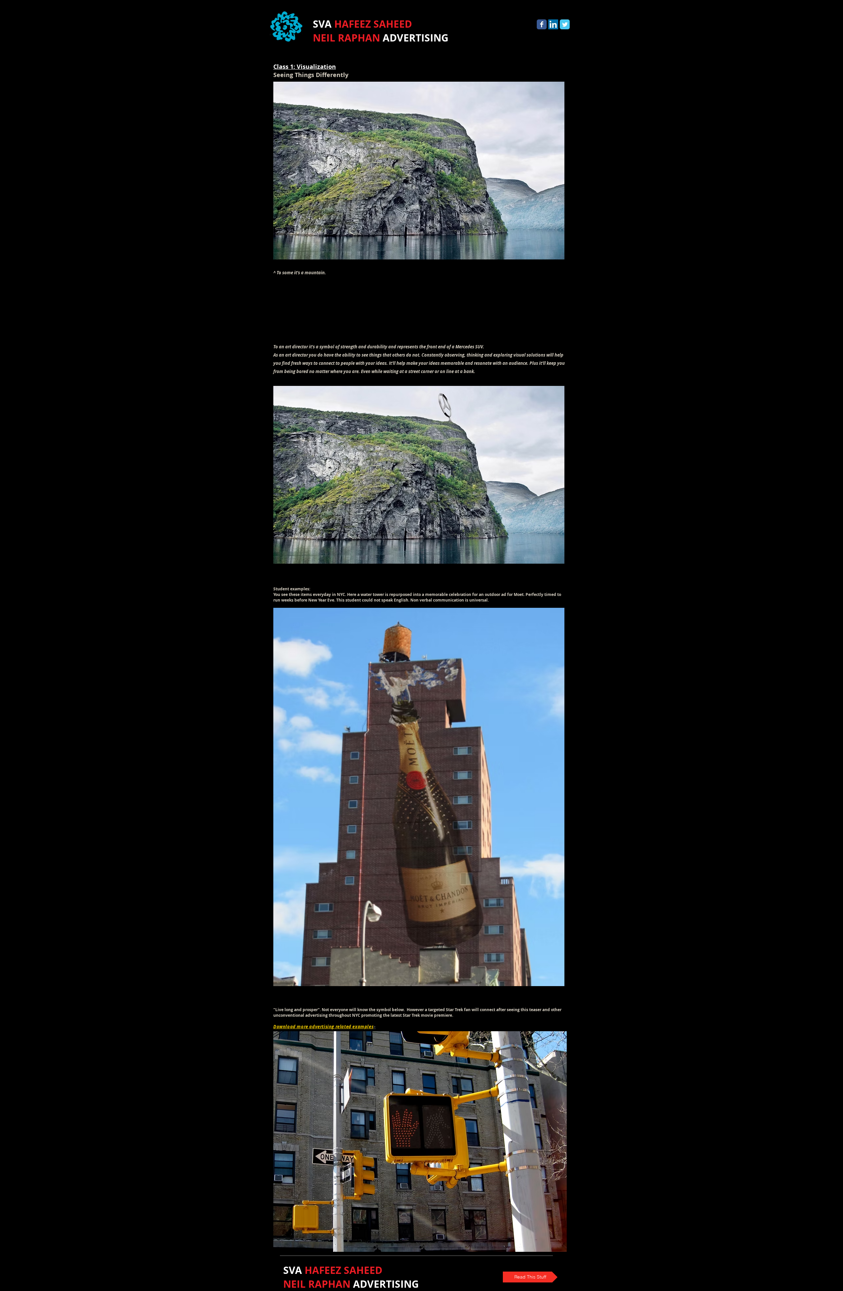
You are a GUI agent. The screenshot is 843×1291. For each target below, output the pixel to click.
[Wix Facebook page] (542, 24)
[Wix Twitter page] (565, 24)
